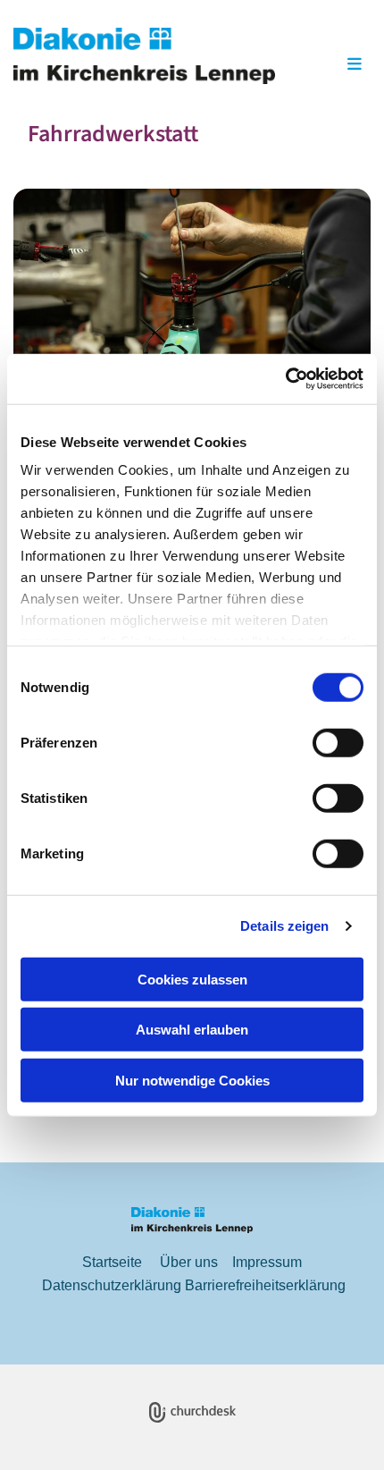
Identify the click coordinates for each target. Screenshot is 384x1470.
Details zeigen (284, 926)
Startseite (112, 1262)
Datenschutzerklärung (111, 1285)
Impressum (267, 1262)
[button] (329, 65)
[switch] (338, 742)
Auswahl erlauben (192, 1029)
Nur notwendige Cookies (192, 1079)
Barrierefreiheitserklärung (265, 1285)
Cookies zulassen (192, 978)
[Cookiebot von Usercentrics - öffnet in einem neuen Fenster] (285, 379)
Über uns (189, 1262)
